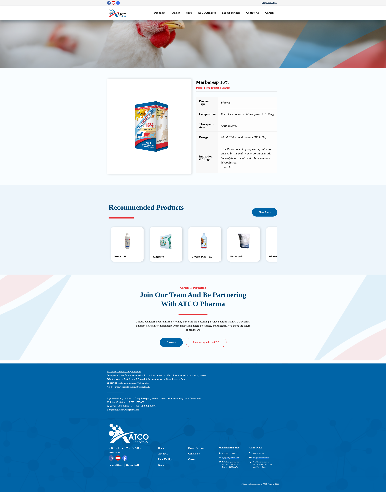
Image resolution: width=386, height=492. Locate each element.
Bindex (273, 256)
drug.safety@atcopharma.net (126, 410)
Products (159, 12)
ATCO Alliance (207, 12)
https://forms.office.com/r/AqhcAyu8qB (132, 383)
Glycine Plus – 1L (201, 256)
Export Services (231, 12)
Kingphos (158, 256)
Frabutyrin (236, 256)
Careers (269, 12)
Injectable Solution (220, 87)
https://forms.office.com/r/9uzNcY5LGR (132, 387)
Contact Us (252, 12)
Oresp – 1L (120, 256)
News (189, 12)
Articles (175, 12)
